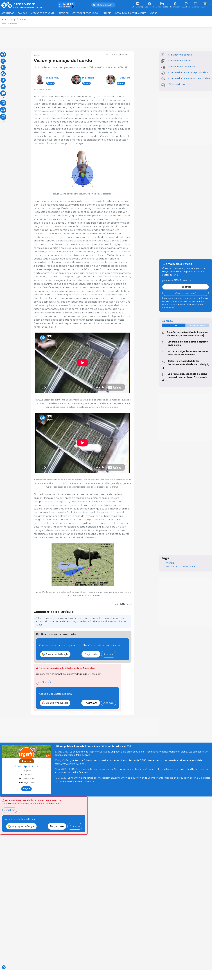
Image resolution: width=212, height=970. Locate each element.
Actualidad (8, 13)
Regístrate (91, 654)
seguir (50, 83)
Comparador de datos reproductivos (188, 72)
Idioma (124, 54)
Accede (109, 654)
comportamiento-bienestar (181, 566)
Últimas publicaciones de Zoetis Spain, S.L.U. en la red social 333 (93, 746)
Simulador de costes (179, 60)
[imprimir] (3, 110)
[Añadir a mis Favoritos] (3, 103)
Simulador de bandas (180, 54)
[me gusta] (3, 117)
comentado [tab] (197, 325)
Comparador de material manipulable (189, 78)
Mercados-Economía (42, 13)
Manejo (107, 13)
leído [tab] (173, 325)
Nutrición (63, 13)
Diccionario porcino (179, 84)
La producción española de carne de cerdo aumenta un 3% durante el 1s (184, 377)
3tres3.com (24, 4)
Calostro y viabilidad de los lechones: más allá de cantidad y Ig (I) (185, 364)
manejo (170, 562)
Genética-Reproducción (85, 13)
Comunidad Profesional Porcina (27, 8)
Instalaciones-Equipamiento (131, 13)
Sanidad (22, 13)
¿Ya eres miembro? (185, 293)
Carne (153, 13)
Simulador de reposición (182, 66)
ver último (43, 682)
